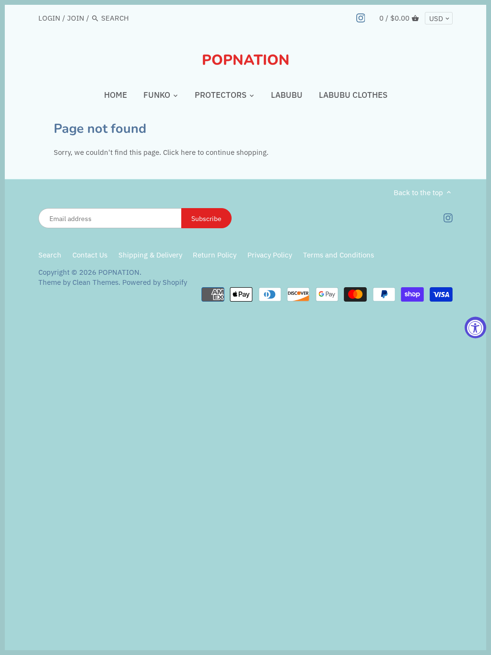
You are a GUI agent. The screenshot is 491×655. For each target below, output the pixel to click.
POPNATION (246, 60)
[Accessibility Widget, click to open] (475, 328)
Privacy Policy (269, 254)
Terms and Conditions (338, 254)
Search (49, 254)
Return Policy (215, 254)
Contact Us (89, 254)
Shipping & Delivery (151, 254)
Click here (179, 152)
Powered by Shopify (154, 282)
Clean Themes (95, 282)
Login (49, 18)
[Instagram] (360, 18)
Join (75, 18)
